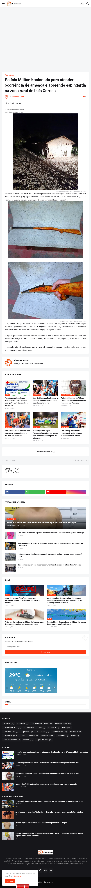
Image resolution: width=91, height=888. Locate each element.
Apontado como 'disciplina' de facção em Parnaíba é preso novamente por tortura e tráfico (49, 812)
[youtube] (56, 492)
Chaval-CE (53, 728)
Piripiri (75, 736)
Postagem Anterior (11, 460)
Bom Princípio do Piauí (42, 723)
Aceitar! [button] (10, 881)
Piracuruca (62, 736)
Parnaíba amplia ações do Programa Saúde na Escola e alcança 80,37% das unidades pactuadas (16, 401)
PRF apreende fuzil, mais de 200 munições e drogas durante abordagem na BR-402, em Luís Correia (50, 545)
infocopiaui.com (21, 360)
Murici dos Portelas (29, 736)
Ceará (41, 728)
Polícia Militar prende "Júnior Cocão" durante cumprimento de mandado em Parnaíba (73, 400)
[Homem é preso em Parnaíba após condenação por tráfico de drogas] (8, 825)
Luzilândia (75, 732)
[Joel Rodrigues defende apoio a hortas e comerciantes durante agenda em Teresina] (8, 765)
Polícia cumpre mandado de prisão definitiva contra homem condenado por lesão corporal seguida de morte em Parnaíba (49, 834)
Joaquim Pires (59, 732)
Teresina (28, 740)
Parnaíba (47, 736)
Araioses (9, 723)
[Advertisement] (45, 39)
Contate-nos (48, 882)
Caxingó (29, 728)
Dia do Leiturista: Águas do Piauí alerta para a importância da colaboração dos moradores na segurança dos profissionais (64, 600)
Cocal (66, 728)
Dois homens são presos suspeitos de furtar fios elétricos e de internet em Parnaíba (49, 565)
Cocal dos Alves (11, 732)
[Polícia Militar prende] (8, 776)
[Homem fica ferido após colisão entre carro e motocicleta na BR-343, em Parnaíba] (8, 787)
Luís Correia (10, 736)
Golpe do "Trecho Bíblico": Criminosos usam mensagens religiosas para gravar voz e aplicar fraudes (22, 600)
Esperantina (27, 732)
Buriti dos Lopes (63, 723)
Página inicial (9, 75)
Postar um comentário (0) (45, 452)
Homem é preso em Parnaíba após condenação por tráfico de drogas (41, 823)
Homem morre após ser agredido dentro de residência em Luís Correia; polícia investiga (51, 533)
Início (40, 882)
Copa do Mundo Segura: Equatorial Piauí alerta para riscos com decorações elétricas (66, 623)
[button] (3, 4)
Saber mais (18, 876)
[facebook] (15, 492)
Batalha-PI (22, 723)
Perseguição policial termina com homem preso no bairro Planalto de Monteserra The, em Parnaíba (49, 802)
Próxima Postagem (80, 460)
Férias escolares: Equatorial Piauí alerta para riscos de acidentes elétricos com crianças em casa (24, 623)
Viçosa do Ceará (43, 740)
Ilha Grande (43, 732)
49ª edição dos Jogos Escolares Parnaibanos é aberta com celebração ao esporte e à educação (45, 434)
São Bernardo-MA (12, 740)
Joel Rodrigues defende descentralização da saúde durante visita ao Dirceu (71, 433)
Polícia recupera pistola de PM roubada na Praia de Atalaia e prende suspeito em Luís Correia (50, 555)
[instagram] (76, 492)
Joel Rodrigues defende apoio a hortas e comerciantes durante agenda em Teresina (45, 400)
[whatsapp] (35, 492)
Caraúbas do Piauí (12, 728)
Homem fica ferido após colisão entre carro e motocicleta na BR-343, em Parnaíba (17, 433)
